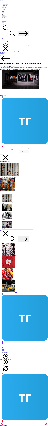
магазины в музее (5, 8)
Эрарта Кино (3, 18)
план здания (5, 371)
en (0, 36)
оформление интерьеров (5, 352)
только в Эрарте (5, 5)
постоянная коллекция (5, 3)
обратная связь (3, 350)
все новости (1, 230)
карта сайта (6, 425)
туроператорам (3, 351)
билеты (4, 9)
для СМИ (3, 348)
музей (2, 1)
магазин (3, 12)
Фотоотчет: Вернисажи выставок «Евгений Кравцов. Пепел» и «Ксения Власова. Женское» (13, 211)
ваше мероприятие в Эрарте (5, 20)
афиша (2, 10)
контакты (3, 22)
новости (3, 347)
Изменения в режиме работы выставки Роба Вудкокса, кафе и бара (10, 202)
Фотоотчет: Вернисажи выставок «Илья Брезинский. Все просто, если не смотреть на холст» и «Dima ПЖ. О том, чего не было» (17, 229)
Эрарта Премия (3, 17)
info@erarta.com (2, 53)
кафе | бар (3, 11)
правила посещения (2, 425)
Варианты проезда (2, 52)
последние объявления (3, 162)
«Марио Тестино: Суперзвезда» (22, 67)
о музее (4, 2)
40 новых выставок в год (6, 4)
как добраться (2, 371)
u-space (2, 19)
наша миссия (3, 15)
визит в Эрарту (5, 7)
